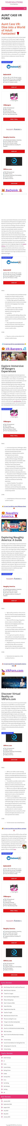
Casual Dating (7, 1067)
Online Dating (7, 1039)
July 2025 (6, 1110)
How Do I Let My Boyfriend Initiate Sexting (14, 1028)
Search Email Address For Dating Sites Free (14, 1043)
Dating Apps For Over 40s (10, 1046)
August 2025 (7, 1107)
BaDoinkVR (7, 74)
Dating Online (7, 1070)
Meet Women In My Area (10, 990)
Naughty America (9, 137)
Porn (5, 1080)
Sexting (5, 1089)
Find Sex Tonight (8, 1012)
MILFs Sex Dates (8, 1031)
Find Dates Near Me (8, 1025)
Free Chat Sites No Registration (11, 996)
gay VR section (17, 401)
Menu (3, 8)
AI (4, 1061)
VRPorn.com (7, 169)
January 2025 (7, 1117)
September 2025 (8, 1104)
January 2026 (7, 1101)
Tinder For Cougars (8, 993)
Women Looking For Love (10, 1019)
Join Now (14, 183)
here (15, 849)
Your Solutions (14, 2)
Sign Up (14, 87)
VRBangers (7, 105)
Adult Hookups (7, 1057)
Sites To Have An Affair (9, 1003)
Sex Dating (6, 1083)
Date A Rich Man (8, 1006)
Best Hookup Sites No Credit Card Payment (14, 987)
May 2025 (6, 1114)
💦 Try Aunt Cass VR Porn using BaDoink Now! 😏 (14, 344)
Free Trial (14, 119)
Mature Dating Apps (8, 1000)
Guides (5, 1073)
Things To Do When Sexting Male (12, 1022)
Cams (5, 1064)
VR (4, 1092)
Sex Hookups (7, 1086)
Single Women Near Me (9, 1009)
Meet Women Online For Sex (11, 1015)
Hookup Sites (7, 1076)
